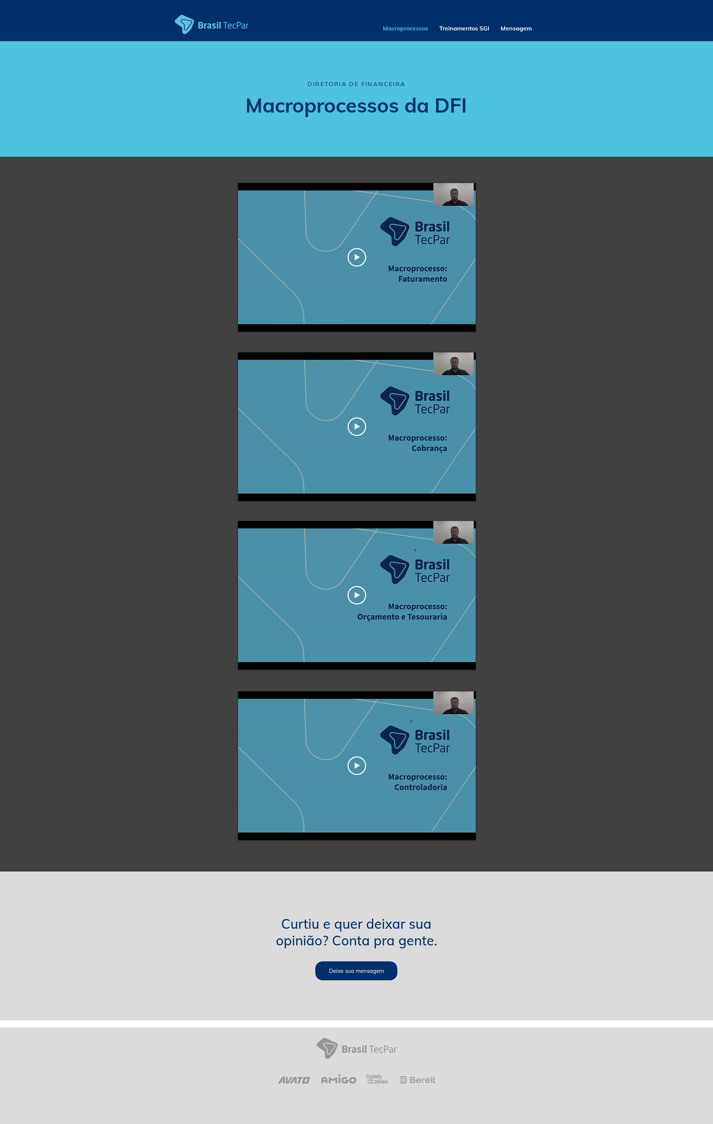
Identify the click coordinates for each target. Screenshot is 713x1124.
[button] (516, 28)
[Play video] (357, 257)
